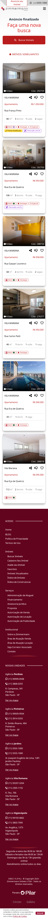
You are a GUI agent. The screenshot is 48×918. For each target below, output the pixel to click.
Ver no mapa (11, 700)
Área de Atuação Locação (20, 642)
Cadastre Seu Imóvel (17, 560)
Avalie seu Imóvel (16, 564)
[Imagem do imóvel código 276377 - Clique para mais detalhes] (24, 304)
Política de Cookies (20, 916)
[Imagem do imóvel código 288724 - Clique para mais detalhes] (24, 231)
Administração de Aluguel (20, 595)
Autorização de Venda (18, 612)
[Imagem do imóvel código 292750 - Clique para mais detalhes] (24, 155)
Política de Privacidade (16, 538)
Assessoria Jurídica (16, 603)
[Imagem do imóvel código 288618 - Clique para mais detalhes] (24, 449)
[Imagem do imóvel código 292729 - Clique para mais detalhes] (24, 78)
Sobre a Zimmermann (18, 634)
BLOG (8, 534)
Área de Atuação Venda (19, 638)
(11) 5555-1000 (15, 748)
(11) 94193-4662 (16, 817)
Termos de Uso (13, 543)
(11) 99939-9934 (16, 713)
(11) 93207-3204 (16, 783)
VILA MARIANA (11, 97)
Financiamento (14, 599)
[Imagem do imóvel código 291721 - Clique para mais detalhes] (24, 376)
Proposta (12, 608)
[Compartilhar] (30, 97)
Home (8, 529)
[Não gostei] (36, 97)
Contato (11, 651)
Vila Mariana (10, 468)
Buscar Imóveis (26, 40)
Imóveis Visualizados (17, 573)
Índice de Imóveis (16, 577)
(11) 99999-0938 (16, 678)
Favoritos (12, 569)
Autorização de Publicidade (21, 621)
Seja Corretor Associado (19, 647)
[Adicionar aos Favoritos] (42, 97)
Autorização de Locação (19, 616)
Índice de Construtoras (19, 582)
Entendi (40, 913)
